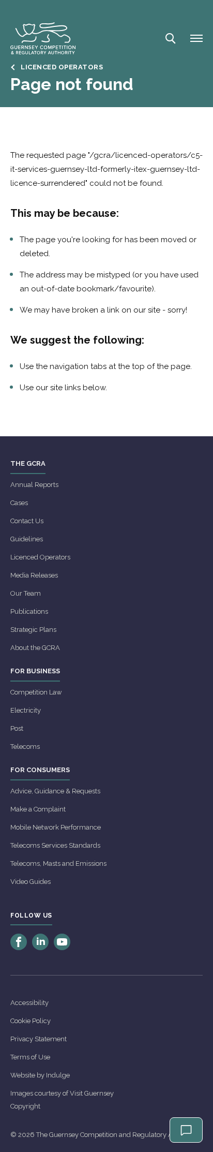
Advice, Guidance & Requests (55, 791)
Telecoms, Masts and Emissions (58, 863)
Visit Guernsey (92, 1093)
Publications (29, 611)
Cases (19, 503)
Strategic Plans (33, 629)
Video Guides (30, 881)
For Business (35, 671)
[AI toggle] (186, 1130)
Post (16, 728)
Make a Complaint (38, 809)
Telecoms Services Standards (55, 845)
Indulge (58, 1075)
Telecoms (25, 746)
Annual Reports (34, 485)
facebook (18, 942)
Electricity (25, 710)
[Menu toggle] (196, 38)
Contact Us (26, 521)
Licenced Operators (40, 557)
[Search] (169, 38)
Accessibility (29, 1003)
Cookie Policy (30, 1021)
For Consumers (40, 770)
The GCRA (27, 463)
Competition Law (36, 692)
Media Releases (34, 575)
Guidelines (26, 539)
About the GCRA (35, 648)
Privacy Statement (38, 1039)
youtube (62, 942)
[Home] (42, 38)
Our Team (25, 593)
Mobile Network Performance (55, 827)
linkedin (40, 942)
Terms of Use (30, 1057)
